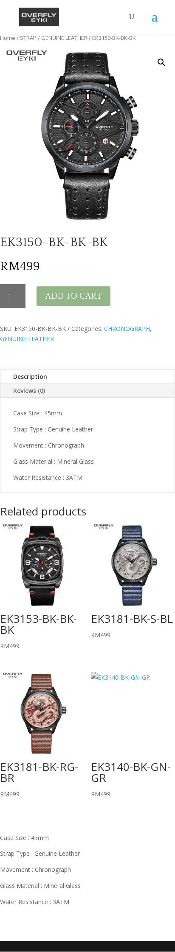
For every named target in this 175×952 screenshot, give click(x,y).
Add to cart (73, 296)
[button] (161, 62)
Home (7, 38)
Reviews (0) (29, 390)
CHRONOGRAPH (127, 329)
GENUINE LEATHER (64, 38)
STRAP (28, 38)
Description (30, 376)
